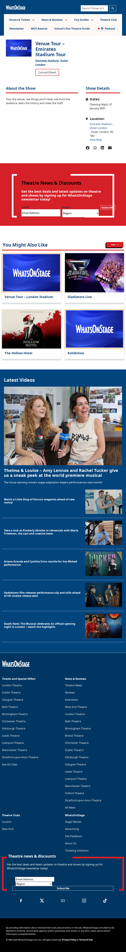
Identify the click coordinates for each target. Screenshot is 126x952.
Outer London (98, 128)
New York (8, 829)
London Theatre (12, 685)
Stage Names (73, 822)
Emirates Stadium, (47, 60)
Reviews (70, 692)
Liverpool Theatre (13, 743)
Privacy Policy (69, 939)
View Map (96, 140)
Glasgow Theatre (12, 699)
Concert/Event (47, 72)
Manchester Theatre (14, 750)
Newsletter (16, 28)
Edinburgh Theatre (13, 728)
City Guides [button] (81, 20)
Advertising (72, 829)
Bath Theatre (10, 707)
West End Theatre (76, 707)
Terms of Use (86, 939)
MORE (113, 245)
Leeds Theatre (11, 735)
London (6, 822)
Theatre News (73, 685)
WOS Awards (39, 28)
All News (70, 807)
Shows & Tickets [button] (20, 20)
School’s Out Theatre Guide (72, 28)
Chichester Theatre (14, 721)
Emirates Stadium (101, 124)
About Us (70, 843)
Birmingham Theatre (15, 714)
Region (66, 207)
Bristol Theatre (74, 735)
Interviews (71, 699)
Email (25, 207)
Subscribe (108, 207)
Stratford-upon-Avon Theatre (20, 757)
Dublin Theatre (11, 692)
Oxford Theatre (74, 793)
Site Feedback (73, 836)
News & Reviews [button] (52, 20)
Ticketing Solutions (77, 850)
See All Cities (9, 764)
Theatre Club (108, 20)
